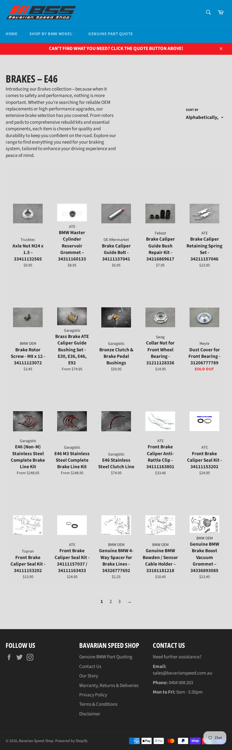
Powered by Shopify (71, 740)
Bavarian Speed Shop (36, 740)
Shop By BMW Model (51, 34)
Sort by (192, 110)
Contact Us (90, 666)
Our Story (88, 676)
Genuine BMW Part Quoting (105, 657)
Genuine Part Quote (110, 34)
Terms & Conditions (98, 704)
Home (11, 34)
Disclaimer (89, 714)
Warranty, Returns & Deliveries (109, 685)
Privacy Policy (93, 695)
